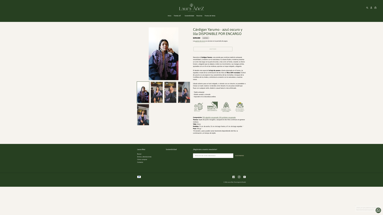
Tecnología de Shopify (240, 182)
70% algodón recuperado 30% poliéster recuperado (219, 117)
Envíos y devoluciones (144, 157)
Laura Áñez (231, 182)
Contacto (140, 162)
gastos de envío (200, 41)
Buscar (139, 154)
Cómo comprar (142, 159)
